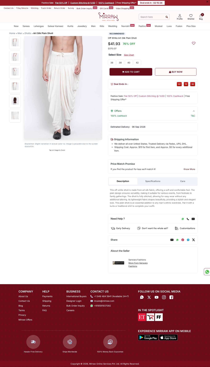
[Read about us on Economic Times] (142, 317)
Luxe (169, 26)
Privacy (22, 315)
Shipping (46, 301)
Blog (20, 305)
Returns (46, 305)
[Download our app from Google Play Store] (148, 337)
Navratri (127, 25)
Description (123, 181)
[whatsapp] (177, 239)
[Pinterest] (182, 239)
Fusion (179, 26)
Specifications (152, 181)
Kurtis (70, 26)
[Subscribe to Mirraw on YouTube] (156, 297)
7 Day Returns (22, 8)
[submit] (166, 17)
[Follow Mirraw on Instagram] (164, 297)
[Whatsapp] (141, 297)
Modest (159, 26)
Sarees (26, 26)
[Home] (108, 16)
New (16, 26)
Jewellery (82, 26)
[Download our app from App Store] (168, 337)
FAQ (44, 310)
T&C (193, 115)
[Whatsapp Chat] (207, 271)
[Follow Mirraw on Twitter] (149, 297)
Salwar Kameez (55, 26)
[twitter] (193, 239)
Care (182, 181)
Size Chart (129, 55)
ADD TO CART (132, 72)
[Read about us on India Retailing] (150, 317)
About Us (23, 296)
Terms (21, 310)
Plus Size (191, 26)
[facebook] (188, 239)
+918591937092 (102, 305)
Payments (47, 296)
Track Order (46, 8)
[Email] (193, 219)
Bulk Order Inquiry (87, 8)
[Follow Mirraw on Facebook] (171, 297)
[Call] (188, 219)
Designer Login (74, 301)
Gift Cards (106, 8)
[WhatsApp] (182, 219)
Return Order (59, 8)
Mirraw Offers (25, 319)
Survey (71, 8)
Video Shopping (124, 8)
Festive (144, 25)
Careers (70, 310)
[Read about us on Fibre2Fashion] (159, 317)
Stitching (34, 8)
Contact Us (8, 8)
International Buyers (76, 296)
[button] (15, 42)
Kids (102, 26)
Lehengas (39, 26)
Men (93, 26)
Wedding (112, 26)
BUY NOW (176, 72)
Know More (189, 169)
